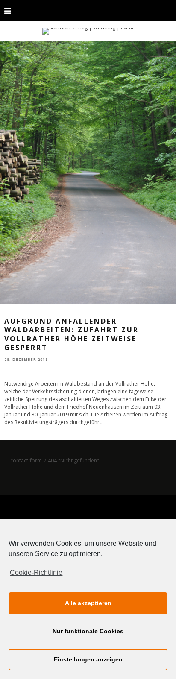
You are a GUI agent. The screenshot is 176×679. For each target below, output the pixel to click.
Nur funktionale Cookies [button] (88, 631)
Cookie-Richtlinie (36, 572)
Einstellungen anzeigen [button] (88, 659)
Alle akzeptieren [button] (88, 603)
